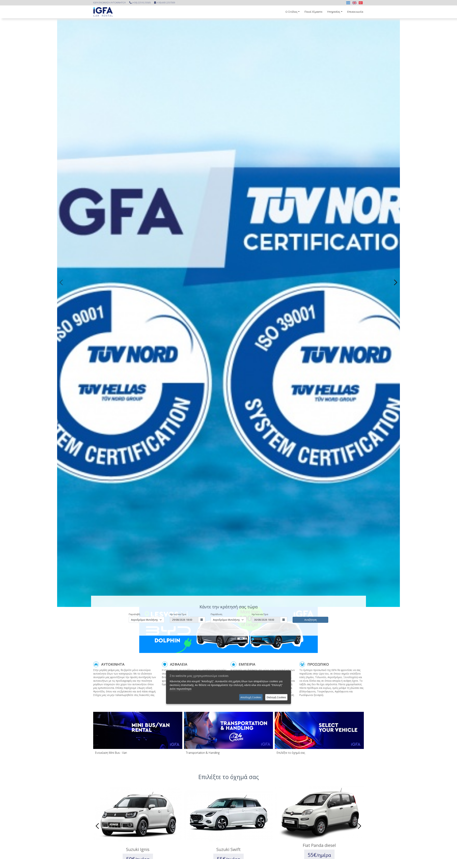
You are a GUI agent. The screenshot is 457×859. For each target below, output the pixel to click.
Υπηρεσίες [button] (333, 11)
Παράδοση (216, 614)
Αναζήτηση (310, 619)
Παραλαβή (134, 614)
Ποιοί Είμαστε (313, 11)
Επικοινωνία (355, 11)
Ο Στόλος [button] (291, 11)
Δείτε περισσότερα (180, 688)
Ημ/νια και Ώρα (178, 614)
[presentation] (61, 282)
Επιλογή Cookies (276, 697)
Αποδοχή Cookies (250, 697)
